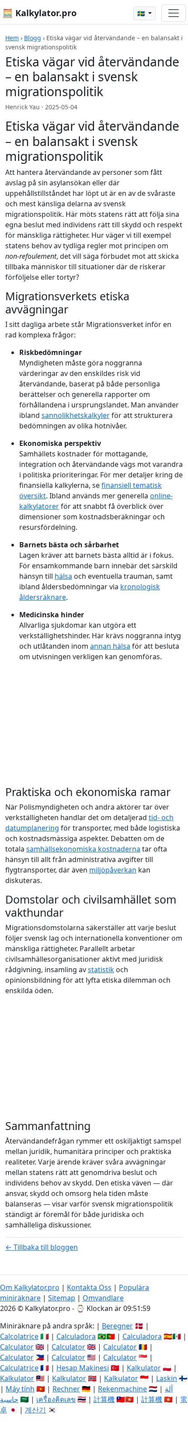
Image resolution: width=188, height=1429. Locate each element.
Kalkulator (144, 1368)
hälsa (63, 576)
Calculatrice (19, 1368)
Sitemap (61, 1298)
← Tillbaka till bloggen (41, 1247)
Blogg (32, 38)
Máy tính (20, 1389)
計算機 (104, 1399)
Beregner (117, 1326)
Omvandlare (103, 1298)
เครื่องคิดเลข (56, 1399)
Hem (12, 38)
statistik (101, 969)
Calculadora (76, 1336)
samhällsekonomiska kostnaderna (83, 849)
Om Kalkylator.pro (29, 1287)
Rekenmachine (122, 1389)
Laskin (166, 1378)
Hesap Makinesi (82, 1368)
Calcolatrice (19, 1336)
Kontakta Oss (89, 1287)
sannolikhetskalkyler (76, 415)
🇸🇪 (141, 13)
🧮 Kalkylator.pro (39, 13)
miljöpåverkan (112, 870)
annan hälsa (110, 646)
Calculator (17, 1347)
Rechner (66, 1389)
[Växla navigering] (173, 13)
